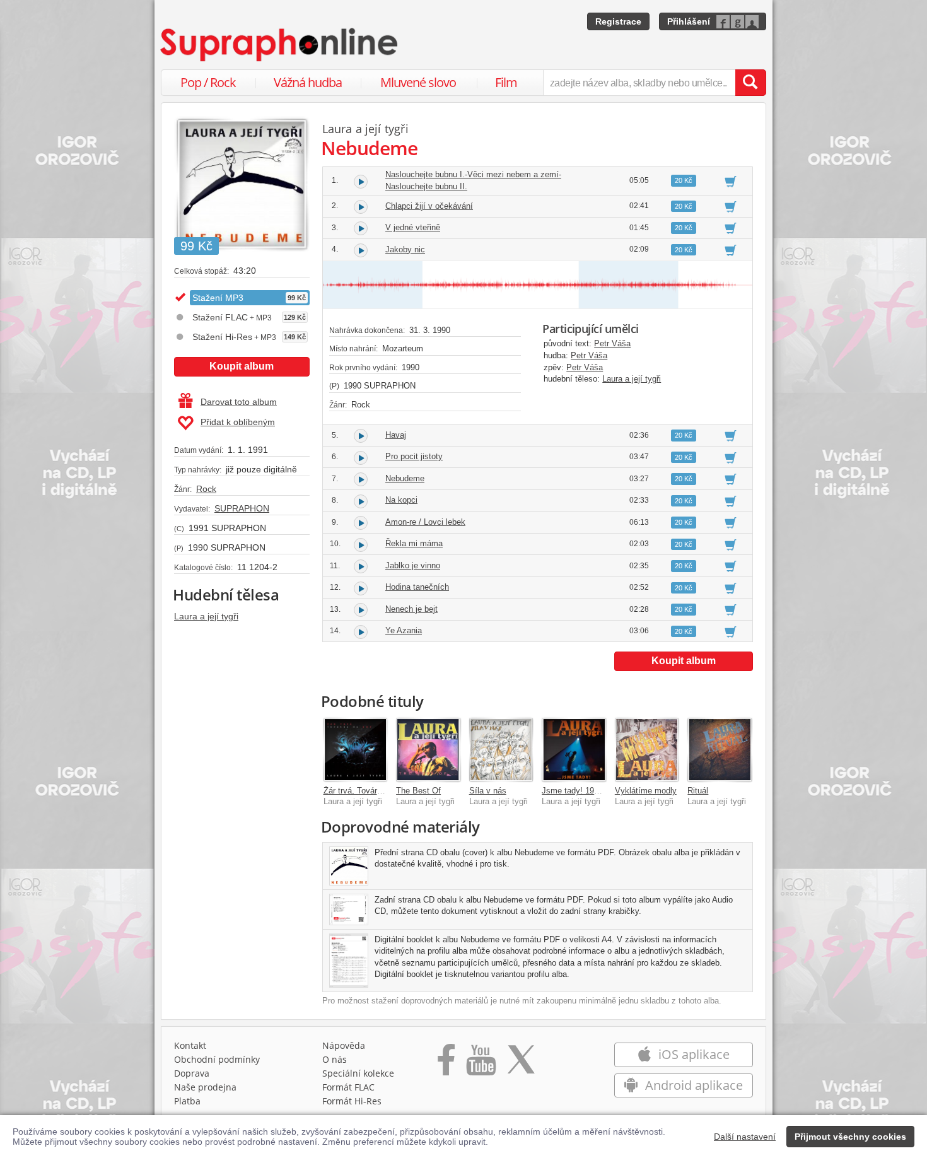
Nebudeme (404, 478)
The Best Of (418, 790)
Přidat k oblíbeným (238, 422)
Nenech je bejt (411, 609)
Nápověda (343, 1045)
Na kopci (401, 500)
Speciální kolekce (358, 1073)
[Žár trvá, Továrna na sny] (355, 749)
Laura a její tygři (206, 616)
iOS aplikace (692, 1054)
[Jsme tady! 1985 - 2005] (573, 749)
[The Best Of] (428, 749)
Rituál (697, 790)
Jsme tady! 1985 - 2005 (585, 790)
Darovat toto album (239, 402)
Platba (187, 1101)
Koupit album (241, 366)
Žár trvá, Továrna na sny (368, 790)
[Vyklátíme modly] (647, 749)
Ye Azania (403, 630)
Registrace (618, 21)
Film (506, 82)
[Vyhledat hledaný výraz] (750, 82)
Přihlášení (688, 21)
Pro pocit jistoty (414, 456)
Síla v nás (487, 790)
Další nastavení (745, 1137)
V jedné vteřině (412, 227)
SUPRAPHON (241, 508)
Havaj (395, 435)
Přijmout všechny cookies (850, 1137)
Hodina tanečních (417, 587)
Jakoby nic (405, 249)
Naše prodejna (205, 1087)
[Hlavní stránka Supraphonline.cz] (280, 44)
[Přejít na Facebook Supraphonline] (446, 1064)
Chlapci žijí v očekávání (429, 206)
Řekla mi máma (414, 543)
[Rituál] (719, 749)
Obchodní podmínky (217, 1059)
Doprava (191, 1073)
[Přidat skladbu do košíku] (730, 181)
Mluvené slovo (418, 82)
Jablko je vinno (412, 565)
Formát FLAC (348, 1087)
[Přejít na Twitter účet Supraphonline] (521, 1064)
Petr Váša (612, 343)
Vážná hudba (308, 82)
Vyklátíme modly (646, 790)
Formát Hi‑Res (352, 1101)
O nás (334, 1059)
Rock (206, 489)
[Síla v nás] (501, 749)
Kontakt (190, 1045)
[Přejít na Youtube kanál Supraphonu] (480, 1064)
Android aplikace (692, 1085)
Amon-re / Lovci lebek (425, 522)
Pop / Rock (208, 82)
